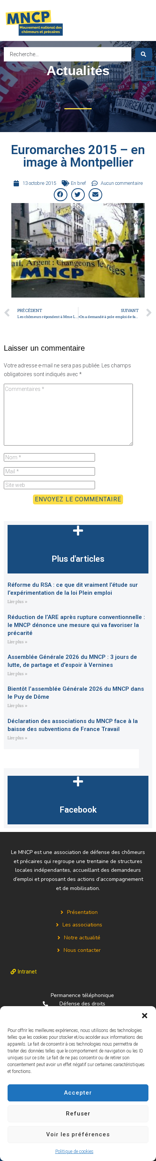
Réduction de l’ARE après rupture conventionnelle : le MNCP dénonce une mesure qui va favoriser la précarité (76, 625)
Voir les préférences (78, 1134)
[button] (144, 1015)
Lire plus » (17, 601)
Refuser (78, 1113)
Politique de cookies (74, 1151)
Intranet (27, 972)
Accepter (78, 1092)
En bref (78, 183)
